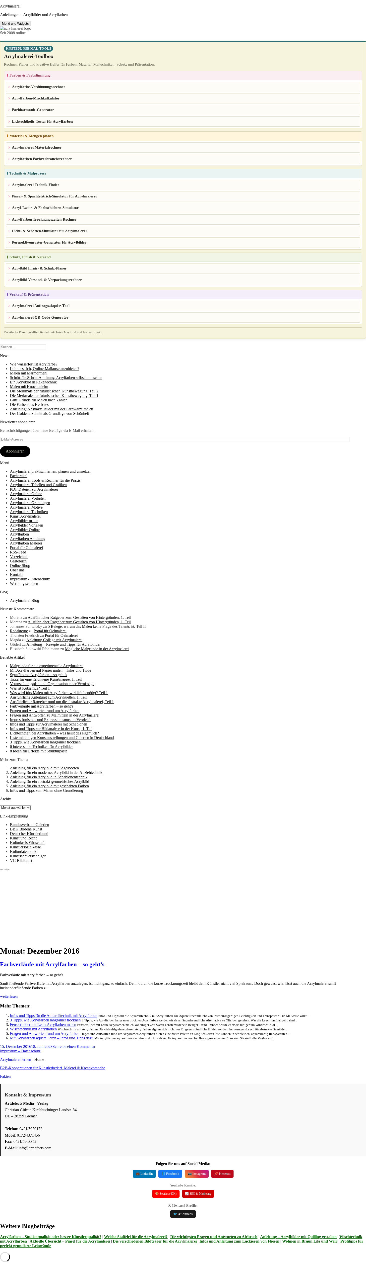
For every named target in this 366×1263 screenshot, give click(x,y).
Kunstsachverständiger (28, 856)
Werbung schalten (24, 583)
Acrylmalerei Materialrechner (36, 147)
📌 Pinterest (222, 1173)
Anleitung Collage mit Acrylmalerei (54, 640)
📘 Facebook (170, 1173)
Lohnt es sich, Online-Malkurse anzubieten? (44, 368)
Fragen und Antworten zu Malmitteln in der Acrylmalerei (54, 715)
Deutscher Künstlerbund (29, 833)
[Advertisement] (149, 906)
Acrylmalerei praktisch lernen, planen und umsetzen (50, 471)
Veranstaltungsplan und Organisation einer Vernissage (52, 684)
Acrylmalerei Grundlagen (30, 503)
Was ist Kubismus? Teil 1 (30, 688)
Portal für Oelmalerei (26, 547)
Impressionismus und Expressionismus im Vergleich (50, 720)
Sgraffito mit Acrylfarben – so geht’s (38, 675)
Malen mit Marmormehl (28, 373)
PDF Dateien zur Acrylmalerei (34, 489)
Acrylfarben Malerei (26, 543)
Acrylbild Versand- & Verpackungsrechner (47, 280)
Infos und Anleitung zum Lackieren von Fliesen (239, 1241)
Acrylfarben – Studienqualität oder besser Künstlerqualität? (50, 1237)
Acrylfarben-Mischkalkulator (36, 98)
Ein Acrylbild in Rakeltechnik (33, 382)
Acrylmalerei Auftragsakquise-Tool (40, 306)
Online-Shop (20, 565)
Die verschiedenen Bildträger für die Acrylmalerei (155, 1241)
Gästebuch (18, 561)
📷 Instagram (197, 1173)
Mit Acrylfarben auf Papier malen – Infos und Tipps (50, 670)
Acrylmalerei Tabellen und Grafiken (38, 485)
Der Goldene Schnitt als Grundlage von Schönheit (49, 413)
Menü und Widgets (15, 23)
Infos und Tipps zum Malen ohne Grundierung (46, 790)
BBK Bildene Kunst (26, 829)
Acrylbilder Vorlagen (26, 525)
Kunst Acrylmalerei (25, 516)
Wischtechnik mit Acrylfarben (33, 1029)
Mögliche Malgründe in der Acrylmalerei (97, 649)
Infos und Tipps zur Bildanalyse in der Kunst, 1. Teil (51, 728)
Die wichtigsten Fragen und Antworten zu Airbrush (213, 1237)
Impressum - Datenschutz (30, 579)
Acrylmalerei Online (26, 494)
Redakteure (19, 631)
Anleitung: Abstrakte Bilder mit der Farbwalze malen (51, 409)
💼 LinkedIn (144, 1173)
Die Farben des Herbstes (29, 404)
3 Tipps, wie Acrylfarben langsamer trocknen (45, 742)
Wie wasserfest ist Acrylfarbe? (33, 364)
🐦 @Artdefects (183, 1214)
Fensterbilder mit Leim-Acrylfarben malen (43, 1024)
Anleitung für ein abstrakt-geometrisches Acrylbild (49, 781)
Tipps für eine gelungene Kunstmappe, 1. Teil (46, 679)
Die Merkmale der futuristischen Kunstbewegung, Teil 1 (54, 395)
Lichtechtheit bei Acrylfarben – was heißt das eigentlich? (54, 733)
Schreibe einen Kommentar (74, 1046)
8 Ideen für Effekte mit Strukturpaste (38, 751)
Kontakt (16, 574)
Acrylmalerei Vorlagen (28, 498)
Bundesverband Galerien (29, 824)
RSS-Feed (18, 552)
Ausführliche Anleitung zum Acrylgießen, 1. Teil (48, 697)
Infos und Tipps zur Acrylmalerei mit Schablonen (48, 724)
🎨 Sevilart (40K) (166, 1193)
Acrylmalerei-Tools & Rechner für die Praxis (45, 480)
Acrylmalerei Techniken (29, 512)
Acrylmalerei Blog (24, 600)
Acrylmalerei (10, 6)
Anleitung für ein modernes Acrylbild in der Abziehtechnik (56, 772)
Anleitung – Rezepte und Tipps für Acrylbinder (63, 644)
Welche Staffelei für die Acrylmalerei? (136, 1237)
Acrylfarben (19, 534)
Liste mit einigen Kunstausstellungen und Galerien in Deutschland (62, 737)
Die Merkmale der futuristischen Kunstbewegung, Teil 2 (54, 391)
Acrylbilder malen (24, 521)
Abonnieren (15, 451)
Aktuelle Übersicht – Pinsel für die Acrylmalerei (70, 1241)
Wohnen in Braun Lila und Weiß (310, 1241)
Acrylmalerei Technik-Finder (35, 185)
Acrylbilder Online (25, 530)
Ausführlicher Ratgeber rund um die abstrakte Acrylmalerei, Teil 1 (62, 702)
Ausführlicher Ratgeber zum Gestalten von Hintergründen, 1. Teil (79, 617)
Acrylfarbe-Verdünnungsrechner (38, 87)
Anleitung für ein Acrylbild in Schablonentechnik (48, 777)
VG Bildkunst (21, 860)
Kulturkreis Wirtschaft (27, 842)
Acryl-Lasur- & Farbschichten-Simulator (45, 208)
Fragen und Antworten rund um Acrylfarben (44, 711)
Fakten (5, 1076)
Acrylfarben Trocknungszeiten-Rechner (44, 219)
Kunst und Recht (23, 838)
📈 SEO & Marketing (198, 1193)
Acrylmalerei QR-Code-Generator (40, 317)
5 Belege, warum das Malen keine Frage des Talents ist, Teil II (97, 626)
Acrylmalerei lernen (15, 1059)
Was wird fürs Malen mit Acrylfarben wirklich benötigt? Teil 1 (59, 693)
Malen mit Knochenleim (29, 386)
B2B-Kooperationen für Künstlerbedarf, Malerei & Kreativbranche (52, 1068)
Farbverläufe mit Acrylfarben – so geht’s (41, 706)
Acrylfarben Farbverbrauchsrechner (42, 159)
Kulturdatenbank (23, 851)
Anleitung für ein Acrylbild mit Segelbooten (44, 768)
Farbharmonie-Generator (33, 110)
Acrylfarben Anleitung (27, 539)
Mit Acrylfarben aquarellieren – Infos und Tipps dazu (51, 1038)
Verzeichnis (19, 556)
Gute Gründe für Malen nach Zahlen (38, 400)
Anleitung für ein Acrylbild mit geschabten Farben (49, 786)
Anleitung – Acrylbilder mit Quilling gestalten (298, 1237)
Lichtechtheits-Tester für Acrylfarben (42, 121)
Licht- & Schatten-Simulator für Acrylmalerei (49, 231)
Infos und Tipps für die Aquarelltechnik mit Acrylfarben (53, 1015)
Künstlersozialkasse (25, 847)
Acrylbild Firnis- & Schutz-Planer (39, 268)
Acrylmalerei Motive (26, 507)
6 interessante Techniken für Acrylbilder (41, 746)
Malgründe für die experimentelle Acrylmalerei (46, 666)
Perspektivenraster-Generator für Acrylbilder (49, 242)
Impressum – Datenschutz (20, 1051)
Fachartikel (18, 476)
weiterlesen (9, 996)
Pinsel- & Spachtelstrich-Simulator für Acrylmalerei (54, 196)
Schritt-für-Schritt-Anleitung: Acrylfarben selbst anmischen (56, 377)
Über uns (17, 570)
